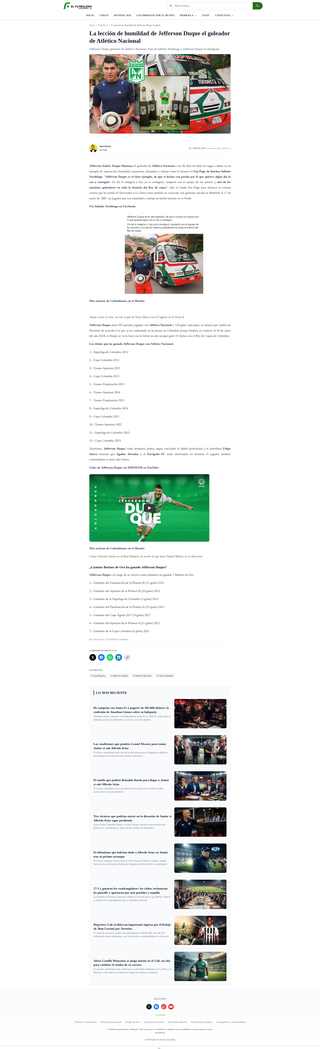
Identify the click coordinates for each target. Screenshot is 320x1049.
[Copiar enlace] (127, 657)
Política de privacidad (111, 1022)
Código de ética (132, 1022)
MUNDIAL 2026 (122, 15)
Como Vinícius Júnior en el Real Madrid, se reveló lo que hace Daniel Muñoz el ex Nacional (145, 556)
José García (105, 146)
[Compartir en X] (92, 657)
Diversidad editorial (177, 1022)
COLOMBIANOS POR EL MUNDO (155, 15)
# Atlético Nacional (142, 676)
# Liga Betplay (98, 676)
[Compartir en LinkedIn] (118, 657)
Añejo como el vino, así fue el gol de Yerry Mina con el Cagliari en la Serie (135, 317)
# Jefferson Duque (119, 676)
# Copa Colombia (165, 676)
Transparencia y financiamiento (231, 1022)
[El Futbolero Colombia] (77, 6)
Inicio (92, 25)
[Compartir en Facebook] (101, 657)
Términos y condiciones (85, 1022)
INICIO (90, 15)
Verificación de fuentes (201, 1022)
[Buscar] (258, 5)
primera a (103, 25)
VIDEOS (104, 15)
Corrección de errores (154, 1022)
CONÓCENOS (222, 15)
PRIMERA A (186, 15)
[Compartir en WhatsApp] (110, 657)
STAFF (206, 15)
